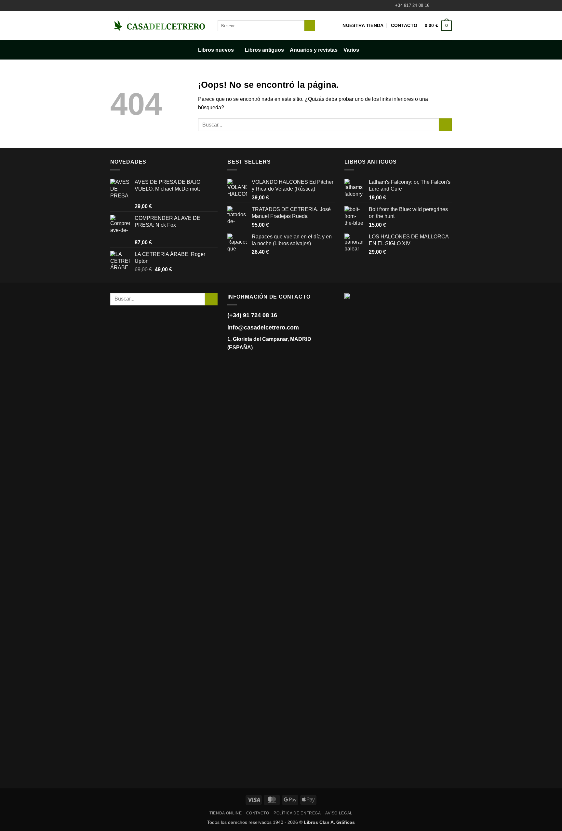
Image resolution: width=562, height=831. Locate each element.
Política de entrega (297, 813)
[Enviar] (309, 25)
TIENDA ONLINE (225, 813)
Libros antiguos (264, 50)
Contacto (404, 25)
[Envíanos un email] (448, 5)
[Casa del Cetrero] (159, 25)
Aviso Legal (339, 813)
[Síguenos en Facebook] (436, 5)
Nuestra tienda (362, 25)
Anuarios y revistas (314, 50)
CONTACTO (257, 813)
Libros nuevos (216, 50)
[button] (438, 25)
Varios (351, 50)
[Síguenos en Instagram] (442, 5)
